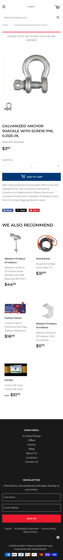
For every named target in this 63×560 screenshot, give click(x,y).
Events (31, 444)
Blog (31, 448)
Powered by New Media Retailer (30, 549)
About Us (31, 453)
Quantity (7, 159)
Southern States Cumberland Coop (34, 546)
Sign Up (31, 518)
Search (8, 528)
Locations (31, 457)
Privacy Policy (49, 528)
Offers (31, 440)
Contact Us (31, 461)
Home (5, 25)
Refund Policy (30, 532)
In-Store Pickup (31, 436)
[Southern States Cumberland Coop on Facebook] (58, 537)
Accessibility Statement (27, 528)
